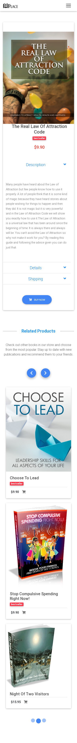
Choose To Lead (24, 478)
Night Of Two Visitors (29, 694)
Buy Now (39, 299)
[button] (8, 78)
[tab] (37, 164)
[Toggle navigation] (68, 5)
